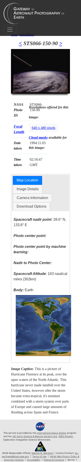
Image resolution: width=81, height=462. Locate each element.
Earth (23, 290)
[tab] (27, 180)
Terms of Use (39, 456)
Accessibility (33, 459)
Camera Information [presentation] (32, 198)
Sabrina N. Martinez (42, 453)
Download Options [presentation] (31, 206)
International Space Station (51, 433)
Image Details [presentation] (28, 189)
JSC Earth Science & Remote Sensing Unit (34, 436)
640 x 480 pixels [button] (43, 128)
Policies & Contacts (54, 459)
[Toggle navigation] (10, 29)
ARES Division (65, 436)
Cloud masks (38, 137)
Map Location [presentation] (27, 180)
